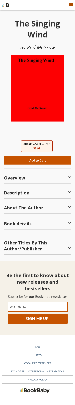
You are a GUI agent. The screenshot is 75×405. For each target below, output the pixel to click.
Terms (37, 355)
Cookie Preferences (37, 363)
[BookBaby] (5, 5)
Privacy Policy (37, 379)
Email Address (18, 306)
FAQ (37, 347)
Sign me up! (38, 318)
